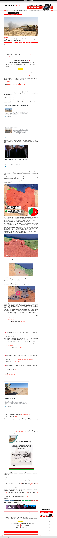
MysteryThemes (21, 537)
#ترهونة (31, 341)
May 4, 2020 (26, 487)
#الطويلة (19, 317)
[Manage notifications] (2, 535)
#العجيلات (24, 317)
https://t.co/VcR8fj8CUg (11, 84)
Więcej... (41, 535)
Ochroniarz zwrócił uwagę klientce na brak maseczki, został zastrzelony (12, 534)
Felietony (13, 10)
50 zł (17, 72)
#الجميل (16, 317)
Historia (32, 10)
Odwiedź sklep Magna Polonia (13, 13)
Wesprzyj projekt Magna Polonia (13, 14)
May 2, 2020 (26, 433)
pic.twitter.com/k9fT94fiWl (9, 345)
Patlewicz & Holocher (19, 10)
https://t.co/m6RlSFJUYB (21, 359)
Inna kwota (29, 72)
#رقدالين (12, 317)
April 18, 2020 (17, 336)
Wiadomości (8, 10)
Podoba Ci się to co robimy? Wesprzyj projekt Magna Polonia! (21, 42)
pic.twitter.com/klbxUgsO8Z (25, 414)
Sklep (41, 10)
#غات (27, 492)
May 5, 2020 (17, 56)
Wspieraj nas (45, 10)
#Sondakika (9, 81)
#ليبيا (5, 317)
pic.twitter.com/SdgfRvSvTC (13, 494)
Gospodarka (27, 10)
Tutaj (29, 75)
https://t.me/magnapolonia (47, 510)
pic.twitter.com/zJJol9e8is (9, 319)
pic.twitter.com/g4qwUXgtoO (20, 84)
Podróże (38, 10)
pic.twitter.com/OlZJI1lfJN (26, 484)
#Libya (6, 81)
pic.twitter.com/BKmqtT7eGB (26, 54)
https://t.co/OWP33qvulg (18, 431)
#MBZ (17, 341)
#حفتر (22, 341)
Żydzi (24, 10)
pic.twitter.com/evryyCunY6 (30, 359)
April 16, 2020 (22, 321)
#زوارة (18, 312)
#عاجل (36, 483)
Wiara (35, 10)
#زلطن (8, 317)
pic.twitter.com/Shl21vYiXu (20, 367)
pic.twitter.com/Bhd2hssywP (10, 374)
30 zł (12, 72)
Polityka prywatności (14, 537)
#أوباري (31, 483)
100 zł (22, 72)
